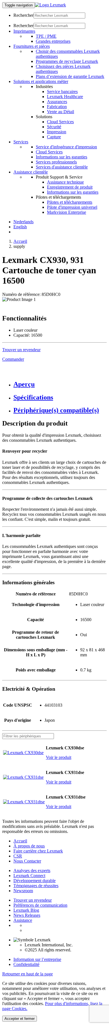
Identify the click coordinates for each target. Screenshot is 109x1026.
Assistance (22, 920)
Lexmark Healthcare (65, 96)
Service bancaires (62, 91)
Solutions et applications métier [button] (40, 81)
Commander (13, 359)
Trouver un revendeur (32, 900)
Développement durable (34, 880)
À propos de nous (29, 846)
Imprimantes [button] (24, 31)
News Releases (26, 915)
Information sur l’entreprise (37, 959)
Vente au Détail (60, 111)
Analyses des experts (31, 870)
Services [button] (20, 141)
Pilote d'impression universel (72, 207)
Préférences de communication (40, 905)
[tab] (60, 384)
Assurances (57, 101)
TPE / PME (46, 36)
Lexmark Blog (26, 910)
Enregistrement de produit (70, 187)
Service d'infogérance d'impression (66, 146)
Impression (56, 131)
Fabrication (57, 106)
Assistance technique (65, 182)
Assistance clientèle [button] (30, 172)
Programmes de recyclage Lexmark (67, 61)
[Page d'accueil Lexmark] (50, 5)
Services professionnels (56, 162)
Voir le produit (58, 757)
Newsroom (23, 890)
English (20, 226)
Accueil (20, 241)
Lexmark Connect (29, 875)
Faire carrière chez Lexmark (38, 851)
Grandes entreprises (53, 41)
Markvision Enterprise (66, 212)
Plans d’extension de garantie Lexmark (70, 76)
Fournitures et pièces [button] (31, 46)
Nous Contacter (27, 861)
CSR (17, 856)
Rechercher (23, 15)
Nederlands (23, 221)
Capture (54, 136)
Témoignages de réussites (35, 885)
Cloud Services (60, 121)
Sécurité (54, 126)
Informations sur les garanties (61, 157)
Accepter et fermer (19, 1018)
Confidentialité (26, 964)
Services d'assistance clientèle (62, 167)
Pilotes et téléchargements (69, 202)
